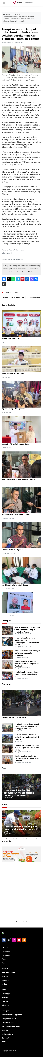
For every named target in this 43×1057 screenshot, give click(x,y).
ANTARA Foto (7, 1034)
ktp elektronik (33, 297)
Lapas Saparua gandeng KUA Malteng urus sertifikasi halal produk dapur (21, 584)
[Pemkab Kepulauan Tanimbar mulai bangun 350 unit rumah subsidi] (7, 749)
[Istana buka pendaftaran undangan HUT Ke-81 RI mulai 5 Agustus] (21, 324)
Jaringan (5, 1011)
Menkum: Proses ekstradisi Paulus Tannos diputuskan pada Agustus (20, 407)
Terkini (4, 947)
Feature (5, 1001)
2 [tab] (18, 802)
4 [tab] (25, 802)
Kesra (16, 14)
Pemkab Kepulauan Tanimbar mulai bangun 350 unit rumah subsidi (26, 747)
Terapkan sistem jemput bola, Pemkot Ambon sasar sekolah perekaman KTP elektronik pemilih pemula (18, 19)
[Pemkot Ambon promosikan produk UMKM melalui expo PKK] (7, 675)
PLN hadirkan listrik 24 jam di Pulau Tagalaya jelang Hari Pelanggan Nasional (26, 726)
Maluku (5, 969)
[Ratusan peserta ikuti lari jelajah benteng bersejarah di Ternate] (7, 738)
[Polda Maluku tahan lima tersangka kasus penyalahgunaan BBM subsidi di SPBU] (7, 641)
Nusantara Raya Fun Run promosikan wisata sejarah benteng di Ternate (21, 716)
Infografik (6, 841)
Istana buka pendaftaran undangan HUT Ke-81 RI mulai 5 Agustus (21, 337)
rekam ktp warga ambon (13, 297)
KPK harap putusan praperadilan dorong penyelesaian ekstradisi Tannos (20, 513)
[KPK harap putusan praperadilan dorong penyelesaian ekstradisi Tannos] (21, 500)
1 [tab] (15, 802)
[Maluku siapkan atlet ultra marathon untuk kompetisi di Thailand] (7, 665)
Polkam (5, 997)
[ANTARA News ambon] (24, 3)
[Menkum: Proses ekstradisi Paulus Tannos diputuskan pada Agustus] (21, 394)
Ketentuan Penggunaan (12, 1015)
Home (8, 14)
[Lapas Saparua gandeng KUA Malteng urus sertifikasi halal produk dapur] (21, 570)
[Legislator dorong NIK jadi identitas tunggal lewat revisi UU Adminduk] (21, 359)
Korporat (5, 1038)
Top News (6, 684)
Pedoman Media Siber (11, 1026)
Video (4, 805)
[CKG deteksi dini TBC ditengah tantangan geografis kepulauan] (7, 654)
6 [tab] (23, 838)
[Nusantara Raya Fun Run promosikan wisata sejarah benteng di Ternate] (21, 703)
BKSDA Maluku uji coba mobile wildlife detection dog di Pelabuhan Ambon (27, 629)
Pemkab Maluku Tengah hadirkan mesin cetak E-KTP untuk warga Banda (19, 443)
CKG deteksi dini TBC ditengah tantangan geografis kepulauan (27, 653)
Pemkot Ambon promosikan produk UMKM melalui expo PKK (26, 674)
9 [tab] (33, 838)
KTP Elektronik (13, 292)
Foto (4, 768)
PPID (4, 1042)
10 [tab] (36, 838)
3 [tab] (21, 802)
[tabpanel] (21, 787)
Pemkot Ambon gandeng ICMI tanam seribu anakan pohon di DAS (21, 829)
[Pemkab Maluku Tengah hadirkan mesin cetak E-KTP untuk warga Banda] (21, 429)
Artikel (4, 984)
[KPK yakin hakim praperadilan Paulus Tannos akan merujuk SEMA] (21, 535)
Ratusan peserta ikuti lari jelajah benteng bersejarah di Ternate (26, 737)
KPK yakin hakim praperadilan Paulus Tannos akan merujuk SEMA (18, 548)
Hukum (5, 976)
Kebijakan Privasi (9, 1019)
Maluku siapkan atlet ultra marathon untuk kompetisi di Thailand (26, 663)
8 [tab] (30, 838)
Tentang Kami (7, 1022)
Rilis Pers (5, 1005)
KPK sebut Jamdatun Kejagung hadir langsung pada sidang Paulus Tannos (18, 478)
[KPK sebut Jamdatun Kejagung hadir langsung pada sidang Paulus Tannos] (21, 465)
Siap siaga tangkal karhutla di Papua (20, 913)
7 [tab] (26, 838)
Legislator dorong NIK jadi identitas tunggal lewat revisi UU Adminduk (21, 372)
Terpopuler (7, 621)
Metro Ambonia (8, 972)
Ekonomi (5, 980)
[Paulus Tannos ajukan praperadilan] (17, 603)
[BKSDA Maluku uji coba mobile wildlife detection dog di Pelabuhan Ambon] (7, 630)
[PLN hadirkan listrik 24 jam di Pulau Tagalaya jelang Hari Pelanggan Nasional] (7, 727)
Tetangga (6, 994)
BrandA (5, 1030)
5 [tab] (28, 802)
